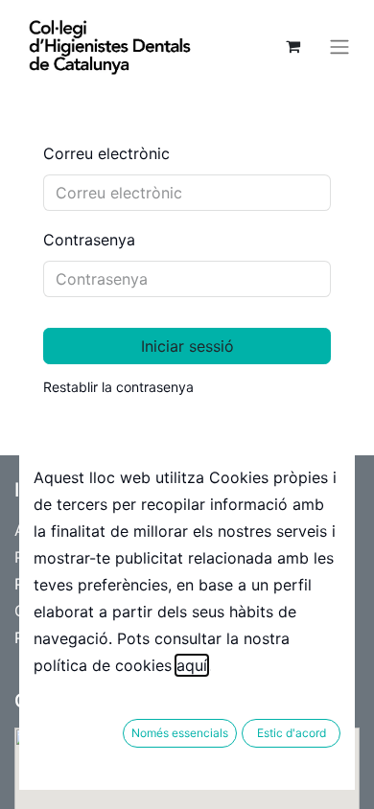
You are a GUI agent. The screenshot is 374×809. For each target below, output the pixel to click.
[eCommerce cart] (292, 46)
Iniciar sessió (187, 346)
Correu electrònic (106, 153)
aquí (191, 665)
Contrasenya (89, 239)
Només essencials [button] (179, 733)
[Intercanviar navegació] (339, 46)
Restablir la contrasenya (118, 387)
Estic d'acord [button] (291, 733)
